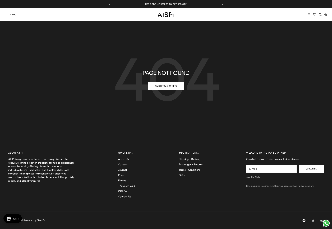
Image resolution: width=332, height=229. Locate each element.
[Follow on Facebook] (304, 220)
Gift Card (123, 191)
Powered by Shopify (34, 220)
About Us (123, 159)
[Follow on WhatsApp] (322, 220)
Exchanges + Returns (191, 164)
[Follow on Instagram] (313, 220)
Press (121, 175)
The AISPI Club (126, 185)
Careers (122, 164)
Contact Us (124, 196)
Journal (122, 169)
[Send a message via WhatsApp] (326, 223)
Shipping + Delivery (190, 159)
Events (122, 180)
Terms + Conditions (189, 169)
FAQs (182, 175)
